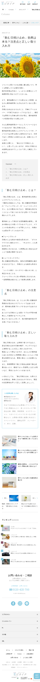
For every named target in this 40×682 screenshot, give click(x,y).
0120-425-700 (21, 589)
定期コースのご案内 (28, 662)
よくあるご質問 (27, 657)
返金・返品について (17, 664)
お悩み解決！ (30, 654)
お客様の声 (9, 654)
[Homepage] (3, 9)
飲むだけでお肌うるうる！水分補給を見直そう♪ (29, 506)
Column (11, 9)
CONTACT (35, 4)
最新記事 (6, 22)
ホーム (8, 650)
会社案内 (14, 662)
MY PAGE (22, 4)
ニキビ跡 (25, 22)
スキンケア (22, 9)
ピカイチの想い (19, 650)
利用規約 (13, 667)
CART (28, 4)
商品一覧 (31, 650)
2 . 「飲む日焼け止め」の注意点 (18, 172)
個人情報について (6, 664)
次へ (34, 498)
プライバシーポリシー (22, 667)
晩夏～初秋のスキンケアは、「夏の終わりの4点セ (10, 506)
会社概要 (19, 662)
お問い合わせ (14, 657)
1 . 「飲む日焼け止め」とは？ (17, 169)
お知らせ (8, 662)
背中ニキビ (16, 22)
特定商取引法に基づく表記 (29, 664)
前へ (5, 498)
